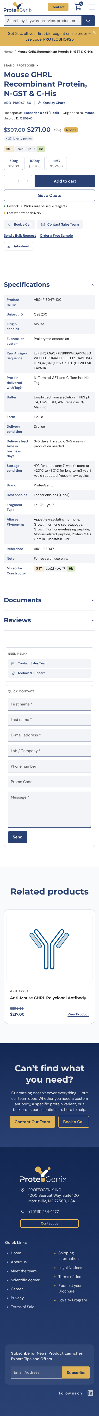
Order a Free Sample (56, 235)
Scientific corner (25, 1280)
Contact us (49, 1223)
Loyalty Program (72, 1300)
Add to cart (65, 181)
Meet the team (24, 1271)
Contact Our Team (32, 1121)
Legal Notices (70, 1267)
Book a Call (73, 1121)
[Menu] (92, 7)
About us (19, 1261)
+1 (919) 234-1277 (43, 1211)
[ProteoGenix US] (18, 7)
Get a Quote (49, 195)
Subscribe (76, 1372)
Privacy (17, 1297)
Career (17, 1288)
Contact (58, 7)
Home (8, 52)
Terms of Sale (22, 1306)
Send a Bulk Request (20, 235)
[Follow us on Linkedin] (90, 1393)
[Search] (88, 20)
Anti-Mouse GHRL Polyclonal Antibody (48, 998)
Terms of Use (69, 1276)
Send (18, 837)
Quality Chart (54, 103)
